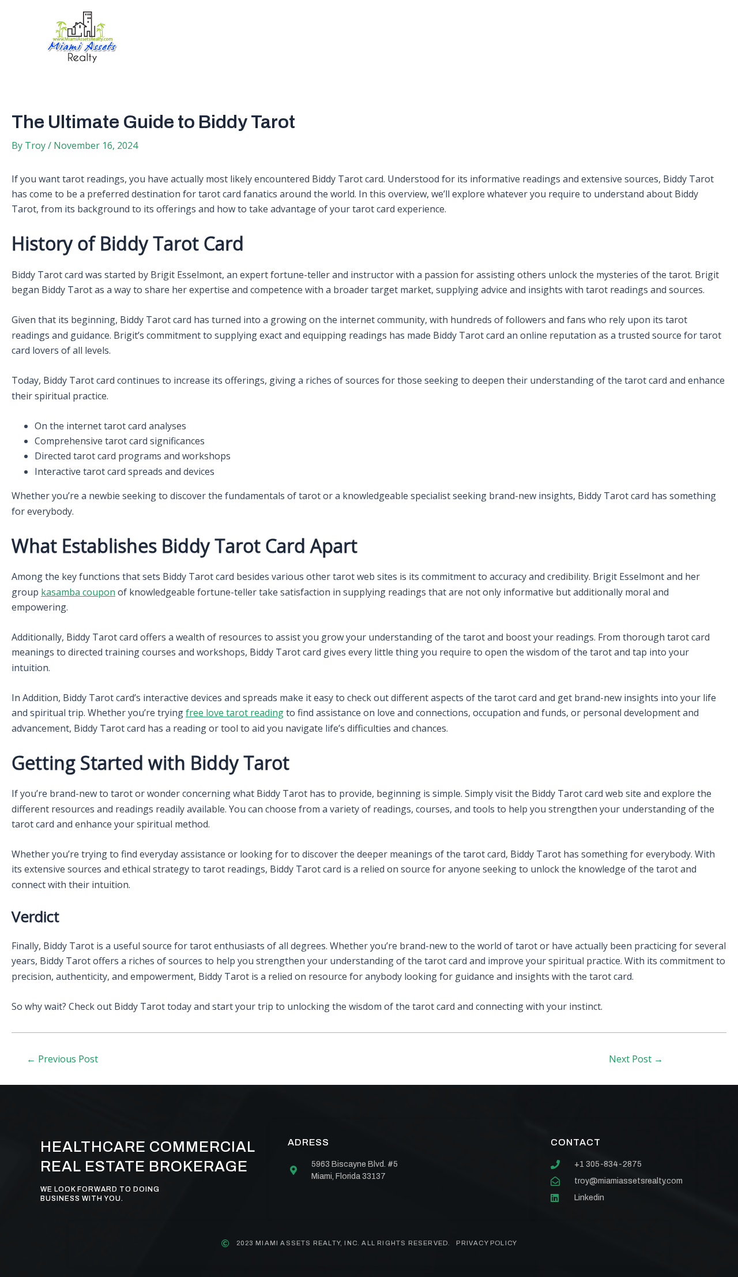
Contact (475, 37)
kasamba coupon (78, 592)
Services (324, 37)
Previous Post (62, 1058)
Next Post (636, 1058)
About (256, 37)
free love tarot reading (235, 712)
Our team (399, 37)
